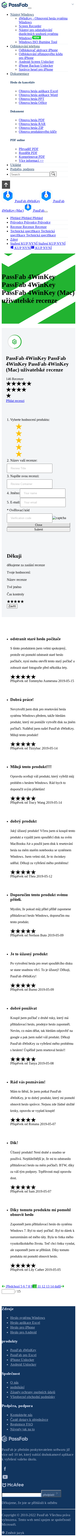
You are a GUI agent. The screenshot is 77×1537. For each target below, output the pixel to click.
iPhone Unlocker (22, 1360)
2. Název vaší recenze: (22, 460)
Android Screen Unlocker (36, 61)
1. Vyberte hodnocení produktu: (28, 419)
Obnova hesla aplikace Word (38, 95)
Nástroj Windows (22, 14)
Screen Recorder (30, 26)
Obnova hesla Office (33, 102)
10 (35, 1286)
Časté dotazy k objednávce (29, 1419)
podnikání (17, 1387)
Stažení (15, 243)
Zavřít (12, 606)
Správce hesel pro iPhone (36, 69)
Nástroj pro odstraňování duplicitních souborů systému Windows (38, 34)
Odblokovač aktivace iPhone (38, 50)
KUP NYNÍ (28, 243)
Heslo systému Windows (27, 1318)
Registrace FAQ (21, 1424)
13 (47, 1286)
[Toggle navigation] (29, 8)
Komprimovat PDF (32, 157)
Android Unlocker (23, 1364)
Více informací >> (31, 160)
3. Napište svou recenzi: (23, 476)
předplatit (48, 1494)
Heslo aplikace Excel (25, 1322)
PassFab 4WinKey (23, 1350)
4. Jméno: (13, 493)
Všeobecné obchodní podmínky (32, 1397)
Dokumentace (19, 73)
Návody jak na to (22, 1429)
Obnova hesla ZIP (31, 128)
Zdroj (14, 239)
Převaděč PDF (28, 149)
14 (51, 1286)
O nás (14, 1382)
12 (43, 1286)
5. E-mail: (13, 502)
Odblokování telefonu (25, 46)
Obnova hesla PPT (31, 99)
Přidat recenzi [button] (15, 401)
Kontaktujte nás (21, 1415)
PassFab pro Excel (23, 1355)
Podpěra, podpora (22, 169)
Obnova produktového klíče (38, 131)
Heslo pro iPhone (22, 1327)
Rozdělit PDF (28, 153)
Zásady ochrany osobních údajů (32, 1392)
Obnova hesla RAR (32, 124)
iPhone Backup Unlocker (36, 65)
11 (39, 1286)
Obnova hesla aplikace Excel (38, 91)
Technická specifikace (40, 235)
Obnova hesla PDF (32, 120)
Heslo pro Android (23, 1332)
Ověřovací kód (18, 510)
